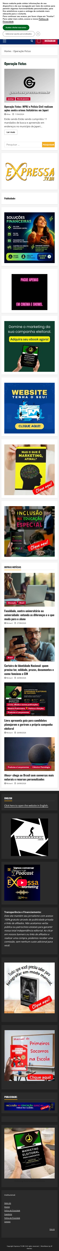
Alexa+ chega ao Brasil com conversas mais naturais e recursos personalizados (29, 777)
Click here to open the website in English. (26, 805)
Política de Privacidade (12, 1210)
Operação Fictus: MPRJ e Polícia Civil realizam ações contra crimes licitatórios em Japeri (29, 86)
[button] (4, 41)
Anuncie (7, 1207)
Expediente (8, 1214)
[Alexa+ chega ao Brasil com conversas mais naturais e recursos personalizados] (29, 754)
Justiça (11, 99)
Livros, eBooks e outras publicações (23, 704)
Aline (8, 114)
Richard (9, 623)
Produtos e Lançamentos (18, 712)
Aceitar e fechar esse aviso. (16, 27)
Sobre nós (7, 1203)
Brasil (21, 603)
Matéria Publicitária (16, 708)
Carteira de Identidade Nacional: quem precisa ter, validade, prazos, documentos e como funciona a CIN (29, 669)
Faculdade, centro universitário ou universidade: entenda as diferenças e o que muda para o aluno (29, 615)
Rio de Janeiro (23, 99)
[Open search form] (32, 41)
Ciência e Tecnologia (41, 767)
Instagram (50, 41)
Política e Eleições (36, 708)
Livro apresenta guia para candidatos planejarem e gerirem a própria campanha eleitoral (28, 724)
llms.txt (52, 1229)
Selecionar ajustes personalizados (19, 34)
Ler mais (12, 133)
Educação (12, 603)
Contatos (7, 1221)
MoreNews (44, 1246)
